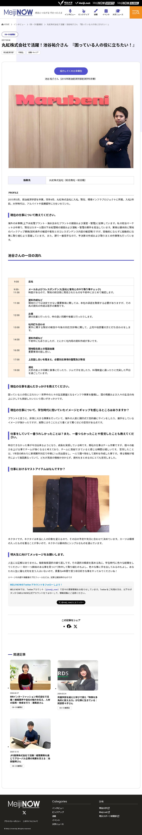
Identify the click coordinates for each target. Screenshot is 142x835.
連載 (54, 816)
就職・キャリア (33, 52)
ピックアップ (58, 812)
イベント (56, 820)
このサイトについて (30, 821)
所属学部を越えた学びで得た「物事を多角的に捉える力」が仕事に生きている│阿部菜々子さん (77, 700)
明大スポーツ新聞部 (108, 816)
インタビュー (19, 24)
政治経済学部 (8, 52)
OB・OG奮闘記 (36, 24)
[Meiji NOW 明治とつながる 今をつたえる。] (33, 12)
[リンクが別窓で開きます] (65, 3)
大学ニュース (58, 824)
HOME (6, 24)
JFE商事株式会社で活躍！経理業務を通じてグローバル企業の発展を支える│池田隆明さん (30, 758)
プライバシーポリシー (12, 821)
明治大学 (103, 808)
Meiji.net (103, 812)
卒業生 (20, 52)
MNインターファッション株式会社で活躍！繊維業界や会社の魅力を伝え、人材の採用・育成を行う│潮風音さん (30, 699)
